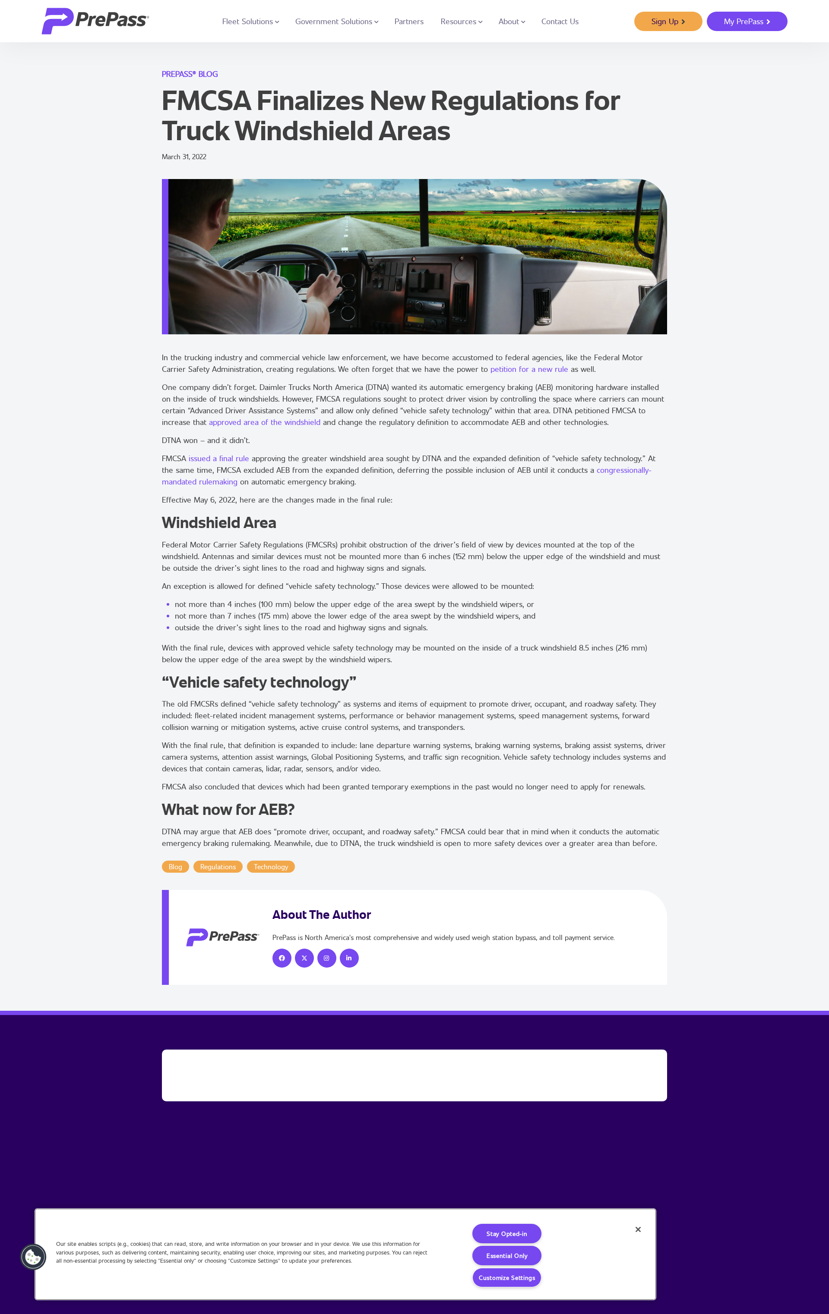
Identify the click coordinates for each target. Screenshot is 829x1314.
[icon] (281, 958)
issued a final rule (219, 458)
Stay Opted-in (507, 1233)
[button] (33, 1257)
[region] (345, 1254)
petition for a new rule (529, 369)
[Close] (638, 1229)
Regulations (218, 866)
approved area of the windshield (264, 422)
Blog (175, 866)
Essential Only (507, 1255)
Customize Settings (507, 1277)
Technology (271, 866)
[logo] (95, 21)
